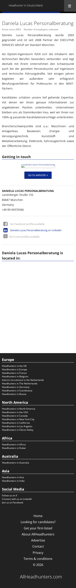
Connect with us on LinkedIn (17, 499)
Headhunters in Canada (15, 415)
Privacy (38, 552)
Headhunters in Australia (15, 462)
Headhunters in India (13, 480)
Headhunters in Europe (14, 369)
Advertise (38, 540)
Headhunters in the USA (15, 412)
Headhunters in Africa (14, 444)
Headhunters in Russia (14, 394)
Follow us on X (9, 495)
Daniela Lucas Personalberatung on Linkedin (36, 230)
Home (38, 516)
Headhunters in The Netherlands (19, 383)
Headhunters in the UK (14, 366)
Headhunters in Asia (13, 477)
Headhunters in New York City (18, 419)
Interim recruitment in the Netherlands (23, 380)
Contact (38, 546)
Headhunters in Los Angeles (17, 426)
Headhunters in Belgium (15, 376)
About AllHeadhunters (38, 534)
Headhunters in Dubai (14, 448)
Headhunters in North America (18, 408)
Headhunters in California (16, 422)
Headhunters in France (14, 373)
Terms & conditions (38, 559)
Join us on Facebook (12, 502)
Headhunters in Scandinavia (17, 390)
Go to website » (38, 175)
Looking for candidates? (38, 522)
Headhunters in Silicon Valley (17, 429)
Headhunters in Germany (15, 387)
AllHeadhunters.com (41, 576)
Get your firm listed (38, 528)
